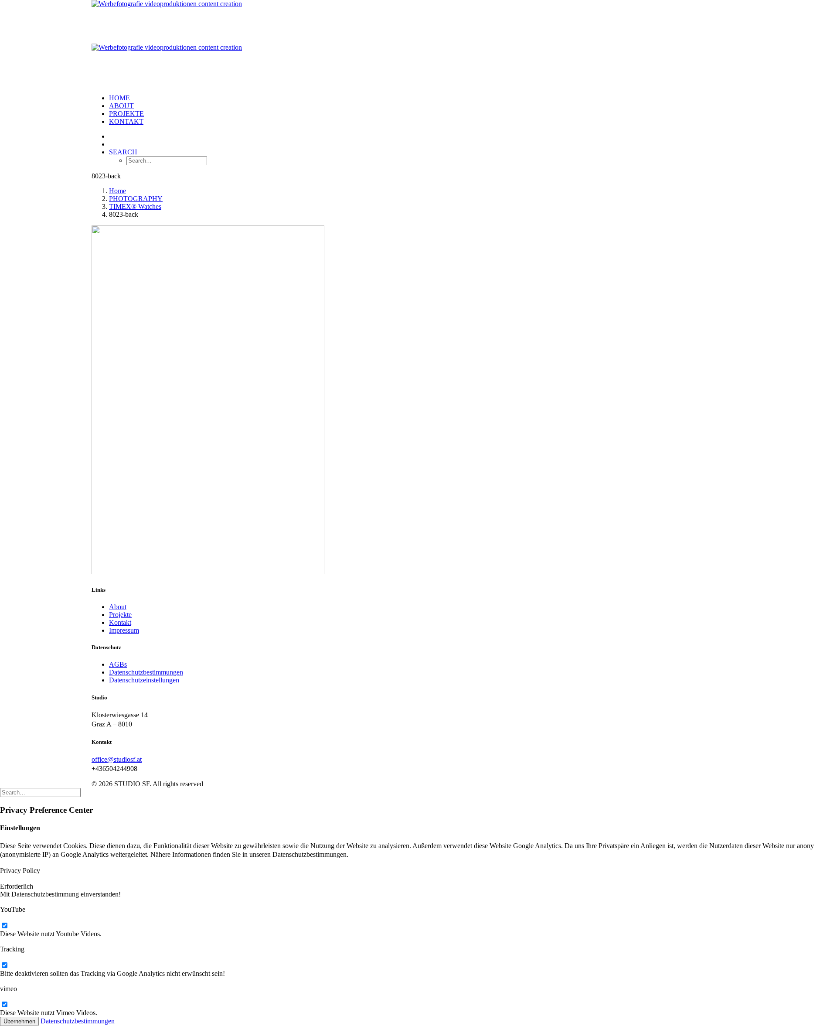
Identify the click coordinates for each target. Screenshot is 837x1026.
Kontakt (126, 121)
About (121, 105)
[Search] (40, 792)
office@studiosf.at (117, 759)
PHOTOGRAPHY (136, 198)
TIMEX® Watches (135, 206)
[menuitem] (427, 98)
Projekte (120, 614)
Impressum (124, 630)
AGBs (118, 664)
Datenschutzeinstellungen (144, 680)
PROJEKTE (126, 113)
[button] (123, 152)
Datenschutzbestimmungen (146, 672)
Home (119, 98)
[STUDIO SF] (418, 43)
